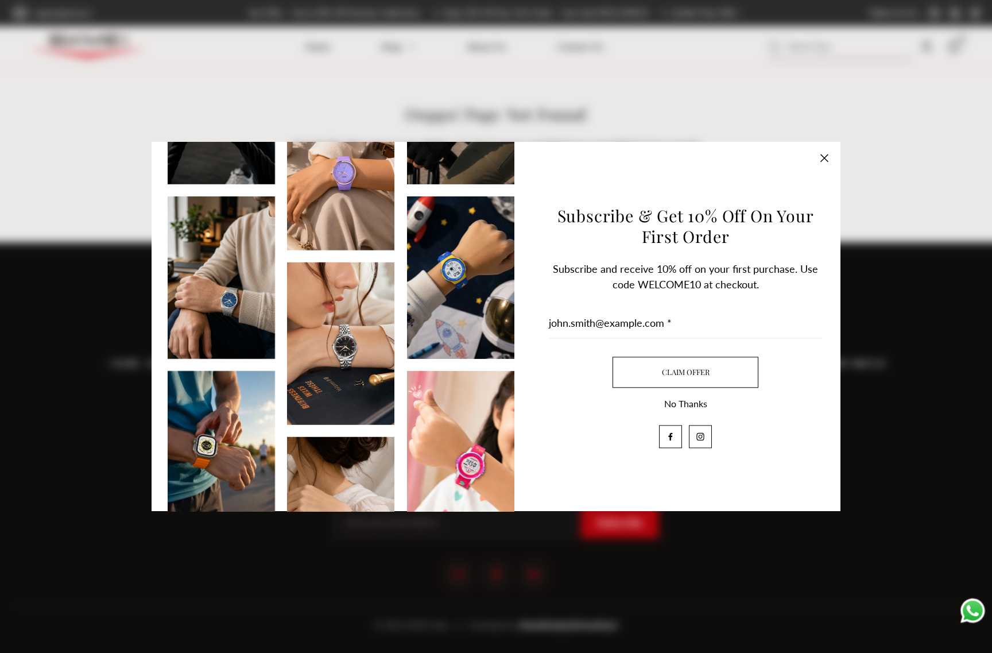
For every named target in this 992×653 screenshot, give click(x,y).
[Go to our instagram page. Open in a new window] (700, 436)
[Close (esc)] (824, 158)
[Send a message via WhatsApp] (972, 612)
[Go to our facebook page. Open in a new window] (670, 436)
